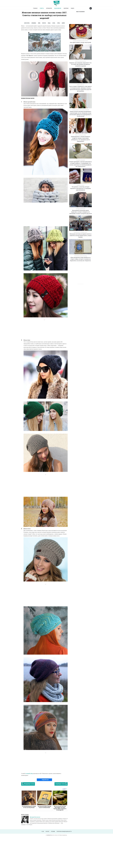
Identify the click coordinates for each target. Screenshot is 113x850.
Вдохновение (57, 8)
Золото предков (80, 185)
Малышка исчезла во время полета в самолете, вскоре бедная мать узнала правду (80, 235)
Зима (39, 23)
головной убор (29, 773)
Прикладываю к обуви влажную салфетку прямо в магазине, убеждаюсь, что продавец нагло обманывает (80, 139)
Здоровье (66, 8)
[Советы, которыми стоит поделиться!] (56, 3)
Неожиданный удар (80, 208)
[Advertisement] (46, 213)
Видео (72, 8)
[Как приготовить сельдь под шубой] (80, 32)
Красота (44, 23)
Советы (42, 8)
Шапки (63, 23)
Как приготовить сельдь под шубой (80, 42)
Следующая (60, 783)
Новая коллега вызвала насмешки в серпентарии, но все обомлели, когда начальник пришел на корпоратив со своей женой (80, 114)
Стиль (58, 23)
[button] (28, 32)
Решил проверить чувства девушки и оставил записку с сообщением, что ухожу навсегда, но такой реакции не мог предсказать (80, 164)
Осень (53, 23)
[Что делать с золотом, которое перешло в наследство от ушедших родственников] (80, 176)
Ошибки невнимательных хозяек (80, 40)
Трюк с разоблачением (80, 135)
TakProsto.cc (50, 835)
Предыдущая (29, 783)
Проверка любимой (80, 160)
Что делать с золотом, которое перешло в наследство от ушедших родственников (80, 188)
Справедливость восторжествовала (80, 109)
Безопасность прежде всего (80, 232)
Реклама (53, 831)
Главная (35, 8)
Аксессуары (26, 23)
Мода (49, 23)
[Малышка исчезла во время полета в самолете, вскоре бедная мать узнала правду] (80, 223)
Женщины (34, 23)
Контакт (47, 831)
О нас (43, 831)
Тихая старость (80, 84)
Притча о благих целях (80, 61)
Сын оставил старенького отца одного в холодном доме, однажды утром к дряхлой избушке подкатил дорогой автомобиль (80, 89)
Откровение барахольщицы (80, 255)
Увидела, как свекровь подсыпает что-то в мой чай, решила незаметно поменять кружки (80, 64)
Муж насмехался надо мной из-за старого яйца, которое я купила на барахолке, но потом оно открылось (80, 259)
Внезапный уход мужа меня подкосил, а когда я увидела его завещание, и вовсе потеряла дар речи (80, 212)
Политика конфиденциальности (64, 831)
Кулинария (49, 8)
